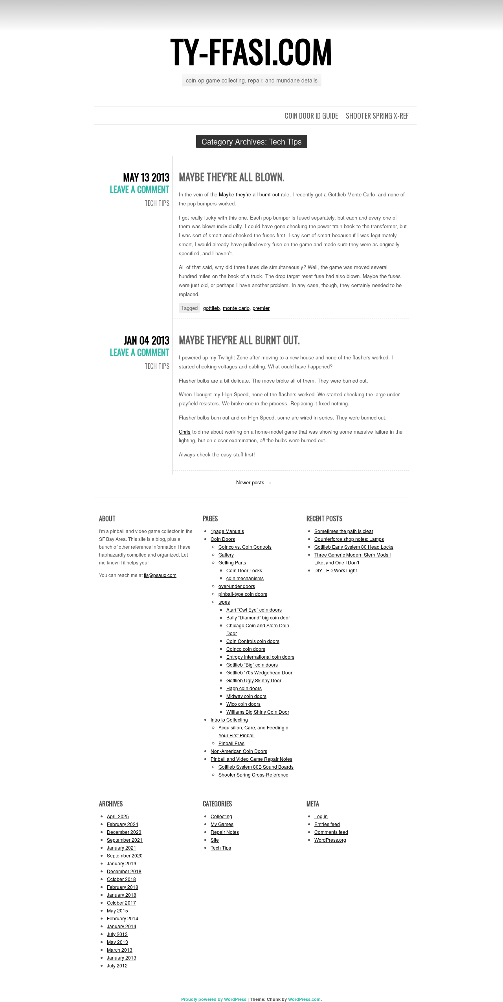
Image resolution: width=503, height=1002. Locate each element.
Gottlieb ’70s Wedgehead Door (259, 672)
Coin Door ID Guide (311, 115)
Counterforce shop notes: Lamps (349, 538)
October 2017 (121, 902)
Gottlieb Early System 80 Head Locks (353, 546)
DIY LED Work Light (335, 570)
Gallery (226, 554)
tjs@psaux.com (160, 575)
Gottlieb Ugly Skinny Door (253, 680)
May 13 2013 (146, 177)
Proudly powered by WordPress (213, 999)
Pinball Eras (231, 743)
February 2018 (122, 886)
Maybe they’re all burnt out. (239, 339)
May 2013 (117, 941)
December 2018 (124, 871)
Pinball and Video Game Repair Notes (251, 758)
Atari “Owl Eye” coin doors (254, 609)
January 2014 (121, 926)
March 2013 (119, 949)
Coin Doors (223, 538)
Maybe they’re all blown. (231, 176)
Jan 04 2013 (146, 340)
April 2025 (118, 816)
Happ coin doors (244, 688)
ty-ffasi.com (252, 50)
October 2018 (121, 879)
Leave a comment (139, 189)
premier (261, 307)
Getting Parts (232, 562)
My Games (222, 824)
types (224, 601)
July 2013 (117, 934)
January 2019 (121, 863)
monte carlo (236, 307)
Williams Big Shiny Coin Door (257, 711)
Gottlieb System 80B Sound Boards (256, 766)
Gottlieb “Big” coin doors (252, 664)
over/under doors (236, 586)
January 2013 (121, 957)
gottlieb (211, 307)
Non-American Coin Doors (239, 750)
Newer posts (253, 482)
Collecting (221, 816)
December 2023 (124, 831)
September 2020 (125, 855)
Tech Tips (157, 203)
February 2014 (122, 918)
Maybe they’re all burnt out (249, 194)
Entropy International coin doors (260, 656)
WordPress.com (304, 999)
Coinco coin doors (245, 648)
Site (215, 839)
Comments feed (331, 831)
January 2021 (121, 847)
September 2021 (125, 839)
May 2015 (117, 910)
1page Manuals (227, 531)
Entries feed (327, 824)
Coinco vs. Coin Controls (245, 546)
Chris (185, 431)
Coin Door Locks (244, 570)
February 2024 (122, 824)
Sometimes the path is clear (343, 531)
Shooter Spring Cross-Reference (253, 774)
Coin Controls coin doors (252, 640)
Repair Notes (225, 831)
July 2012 (117, 965)
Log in (321, 816)
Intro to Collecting (229, 719)
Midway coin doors (246, 695)
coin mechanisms (245, 578)
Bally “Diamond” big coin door (258, 617)
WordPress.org (330, 839)
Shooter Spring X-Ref (377, 115)
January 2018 (121, 894)
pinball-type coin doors (242, 593)
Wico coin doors (243, 703)
